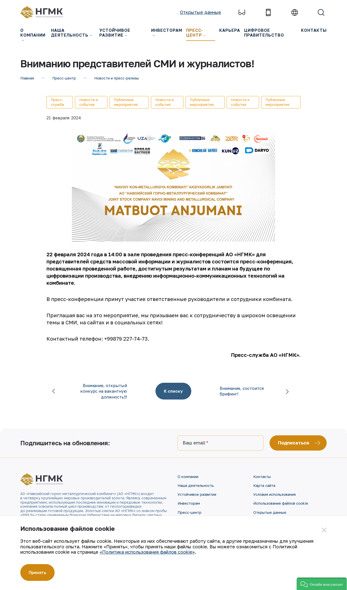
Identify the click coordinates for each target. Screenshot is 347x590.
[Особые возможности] (241, 12)
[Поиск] (321, 12)
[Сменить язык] (294, 12)
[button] (322, 584)
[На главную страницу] (44, 12)
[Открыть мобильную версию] (268, 12)
